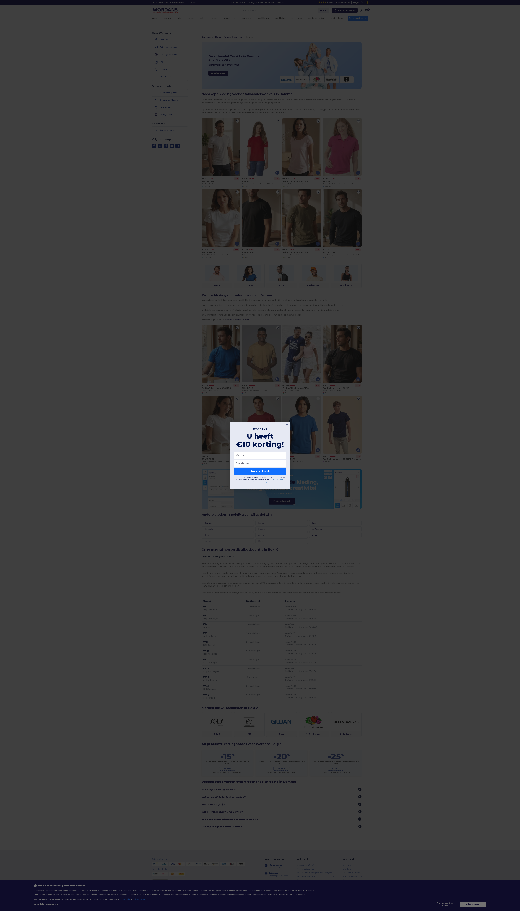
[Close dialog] (287, 425)
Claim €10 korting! (260, 471)
